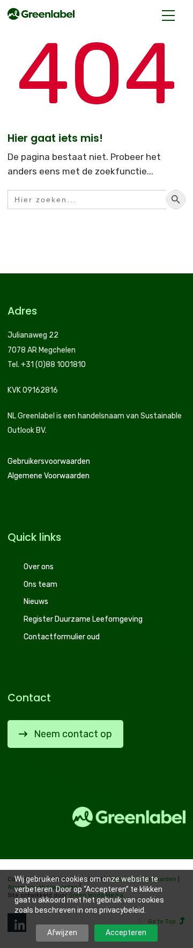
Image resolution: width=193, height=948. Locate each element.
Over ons (39, 566)
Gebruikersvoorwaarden (49, 461)
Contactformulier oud (62, 636)
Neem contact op (73, 734)
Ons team (40, 584)
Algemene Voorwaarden (49, 475)
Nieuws (36, 601)
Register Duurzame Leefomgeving (83, 619)
